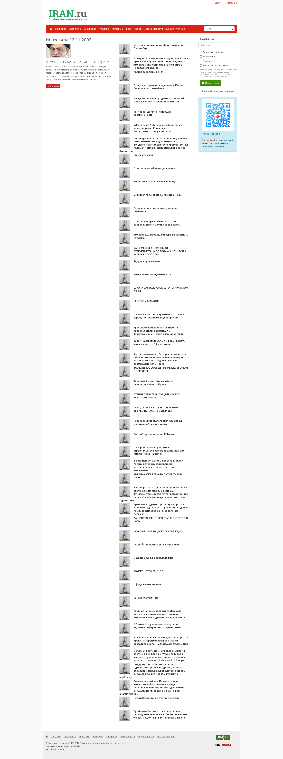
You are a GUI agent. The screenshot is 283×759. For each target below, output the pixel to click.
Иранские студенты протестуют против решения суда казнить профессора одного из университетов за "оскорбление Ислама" (160, 509)
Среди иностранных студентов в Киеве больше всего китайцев (158, 86)
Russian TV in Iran (175, 28)
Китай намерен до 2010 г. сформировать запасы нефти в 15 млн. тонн (159, 342)
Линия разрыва (143, 155)
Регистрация (230, 2)
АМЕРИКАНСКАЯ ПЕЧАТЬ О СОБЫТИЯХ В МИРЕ (157, 476)
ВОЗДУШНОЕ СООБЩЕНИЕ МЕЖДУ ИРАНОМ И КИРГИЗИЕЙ (160, 369)
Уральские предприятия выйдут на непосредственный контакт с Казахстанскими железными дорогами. (158, 330)
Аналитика (90, 28)
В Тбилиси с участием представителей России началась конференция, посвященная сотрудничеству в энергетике (158, 465)
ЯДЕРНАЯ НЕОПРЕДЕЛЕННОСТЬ (152, 274)
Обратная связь (56, 749)
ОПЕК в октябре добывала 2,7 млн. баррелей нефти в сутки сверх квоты (156, 223)
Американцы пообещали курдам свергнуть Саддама (160, 236)
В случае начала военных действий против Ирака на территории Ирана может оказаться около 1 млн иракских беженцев (160, 640)
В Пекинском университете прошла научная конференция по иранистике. (157, 625)
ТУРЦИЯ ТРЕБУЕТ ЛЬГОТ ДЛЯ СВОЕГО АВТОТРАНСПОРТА (156, 396)
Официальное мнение (147, 584)
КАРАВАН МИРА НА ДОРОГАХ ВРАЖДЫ (157, 531)
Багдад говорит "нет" (147, 597)
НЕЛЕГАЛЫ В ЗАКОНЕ (146, 301)
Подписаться (212, 82)
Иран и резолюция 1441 (148, 71)
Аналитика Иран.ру (212, 51)
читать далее (53, 86)
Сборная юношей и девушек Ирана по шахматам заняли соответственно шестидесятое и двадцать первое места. (159, 614)
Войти (218, 2)
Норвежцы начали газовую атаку (154, 181)
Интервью (117, 28)
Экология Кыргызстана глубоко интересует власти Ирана (153, 382)
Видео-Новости (154, 28)
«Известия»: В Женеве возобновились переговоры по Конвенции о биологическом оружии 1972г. (157, 128)
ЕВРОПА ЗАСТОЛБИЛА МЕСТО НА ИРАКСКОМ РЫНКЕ (160, 289)
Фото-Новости (133, 28)
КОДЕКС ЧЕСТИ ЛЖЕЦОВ (148, 571)
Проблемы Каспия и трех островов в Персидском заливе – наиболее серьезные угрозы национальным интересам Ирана (160, 714)
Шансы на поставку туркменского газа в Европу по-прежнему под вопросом (158, 316)
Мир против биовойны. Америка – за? (157, 194)
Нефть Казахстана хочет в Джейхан (156, 698)
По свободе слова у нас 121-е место (156, 434)
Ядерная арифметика (146, 261)
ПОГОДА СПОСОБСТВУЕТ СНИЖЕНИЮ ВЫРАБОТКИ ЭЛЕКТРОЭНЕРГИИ (156, 409)
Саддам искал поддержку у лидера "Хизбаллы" (155, 209)
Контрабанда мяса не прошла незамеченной (152, 113)
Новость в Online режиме (215, 65)
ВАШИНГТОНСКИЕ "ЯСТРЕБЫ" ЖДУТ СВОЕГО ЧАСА (160, 519)
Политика (60, 28)
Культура (104, 28)
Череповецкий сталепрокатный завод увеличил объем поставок (157, 422)
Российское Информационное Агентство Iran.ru (103, 743)
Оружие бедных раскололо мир (153, 557)
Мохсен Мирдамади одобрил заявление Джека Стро (158, 46)
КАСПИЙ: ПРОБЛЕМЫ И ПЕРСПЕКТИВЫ (156, 544)
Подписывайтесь (211, 140)
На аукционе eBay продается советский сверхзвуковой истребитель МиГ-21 (158, 100)
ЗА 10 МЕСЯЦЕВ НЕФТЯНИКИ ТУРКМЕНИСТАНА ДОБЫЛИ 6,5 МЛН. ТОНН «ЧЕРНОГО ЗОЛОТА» (159, 251)
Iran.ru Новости (211, 133)
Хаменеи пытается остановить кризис (78, 61)
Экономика (75, 28)
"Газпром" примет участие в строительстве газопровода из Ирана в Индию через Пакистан (158, 450)
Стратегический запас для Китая (154, 168)
